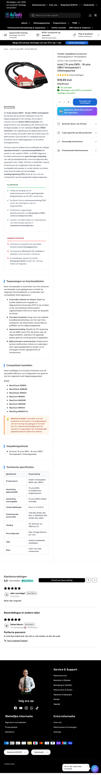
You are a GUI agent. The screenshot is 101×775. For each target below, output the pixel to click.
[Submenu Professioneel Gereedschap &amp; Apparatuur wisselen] (47, 27)
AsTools (60, 61)
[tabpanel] (26, 334)
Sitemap (57, 732)
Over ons (53, 5)
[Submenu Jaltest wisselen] (29, 23)
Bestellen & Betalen (62, 680)
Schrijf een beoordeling (61, 580)
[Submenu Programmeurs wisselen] (68, 23)
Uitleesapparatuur (41, 23)
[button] (63, 75)
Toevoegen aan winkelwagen (85, 102)
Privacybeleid (11, 727)
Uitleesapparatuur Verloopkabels (71, 56)
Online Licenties (58, 27)
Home (6, 49)
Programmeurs (59, 23)
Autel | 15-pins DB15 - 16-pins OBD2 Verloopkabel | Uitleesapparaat (24, 49)
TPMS (74, 23)
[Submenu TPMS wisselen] (79, 23)
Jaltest (24, 23)
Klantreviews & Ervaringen (65, 727)
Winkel (56, 699)
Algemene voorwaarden (15, 722)
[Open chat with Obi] (95, 769)
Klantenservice (39, 5)
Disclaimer (9, 732)
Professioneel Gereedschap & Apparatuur (27, 27)
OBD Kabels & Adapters (80, 27)
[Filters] (88, 580)
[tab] (9, 106)
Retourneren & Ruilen (63, 690)
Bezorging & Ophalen (63, 685)
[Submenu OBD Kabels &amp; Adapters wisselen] (92, 27)
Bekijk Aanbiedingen (77, 43)
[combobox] (55, 15)
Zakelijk (57, 704)
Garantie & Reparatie (63, 694)
